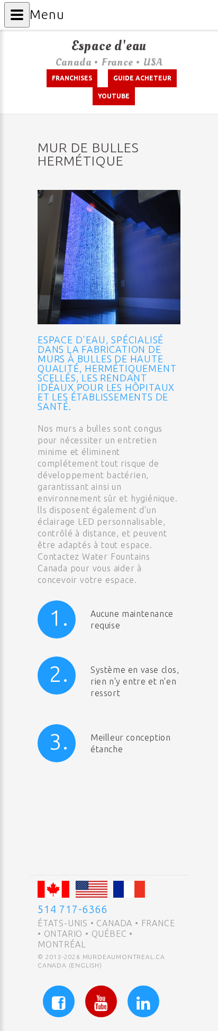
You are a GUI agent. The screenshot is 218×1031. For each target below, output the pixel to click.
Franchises (72, 78)
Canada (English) (70, 965)
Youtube (114, 96)
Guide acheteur (142, 78)
